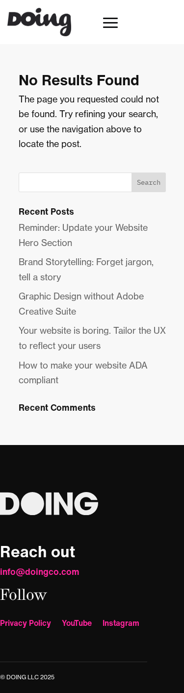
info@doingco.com (39, 571)
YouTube (77, 624)
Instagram (121, 624)
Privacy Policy (25, 624)
